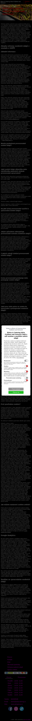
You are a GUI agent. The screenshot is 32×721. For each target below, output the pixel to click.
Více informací (20, 357)
